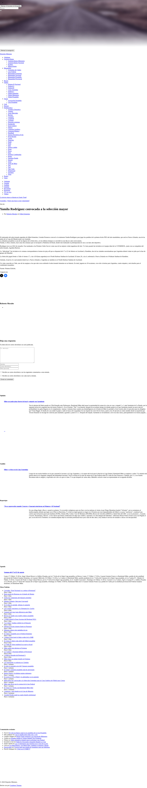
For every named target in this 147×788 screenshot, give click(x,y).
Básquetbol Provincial (15, 79)
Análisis (6, 185)
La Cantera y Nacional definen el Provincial (18, 652)
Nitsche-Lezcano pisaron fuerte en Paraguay (18, 626)
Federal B (11, 88)
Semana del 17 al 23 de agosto (14, 572)
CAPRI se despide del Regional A (15, 655)
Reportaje (7, 190)
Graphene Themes (15, 785)
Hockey (6, 106)
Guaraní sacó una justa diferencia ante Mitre (18, 612)
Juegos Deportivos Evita (15, 135)
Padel (10, 142)
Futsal (6, 99)
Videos (6, 194)
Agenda (6, 183)
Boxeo (6, 81)
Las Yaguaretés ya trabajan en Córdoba (16, 662)
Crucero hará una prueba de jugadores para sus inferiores (32, 747)
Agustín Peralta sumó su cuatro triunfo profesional (20, 695)
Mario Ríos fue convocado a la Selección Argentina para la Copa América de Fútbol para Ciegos (34, 680)
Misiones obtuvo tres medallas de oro (15, 630)
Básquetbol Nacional (14, 75)
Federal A (11, 86)
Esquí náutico (12, 126)
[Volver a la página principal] (99, 20)
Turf (9, 167)
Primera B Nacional (14, 84)
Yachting (11, 172)
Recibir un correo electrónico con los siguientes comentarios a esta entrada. (26, 372)
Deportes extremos (14, 122)
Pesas (10, 149)
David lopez (8, 747)
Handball (11, 133)
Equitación (11, 124)
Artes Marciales (13, 113)
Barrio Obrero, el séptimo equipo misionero (17, 673)
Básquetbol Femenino (15, 73)
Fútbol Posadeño (13, 97)
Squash (10, 160)
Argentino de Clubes (14, 70)
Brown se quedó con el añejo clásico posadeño (19, 616)
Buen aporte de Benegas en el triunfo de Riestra (19, 594)
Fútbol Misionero (13, 95)
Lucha (10, 138)
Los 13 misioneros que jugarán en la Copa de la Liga (31, 743)
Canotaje (11, 117)
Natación (11, 140)
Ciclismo (11, 120)
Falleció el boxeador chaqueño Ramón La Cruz (31, 742)
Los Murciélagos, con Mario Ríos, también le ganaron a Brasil (28, 745)
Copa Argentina (13, 90)
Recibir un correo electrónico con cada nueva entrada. (19, 376)
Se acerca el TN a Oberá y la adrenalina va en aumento (21, 677)
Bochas (10, 115)
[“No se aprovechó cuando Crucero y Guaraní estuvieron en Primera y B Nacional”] (16, 522)
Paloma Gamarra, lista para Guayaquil (16, 601)
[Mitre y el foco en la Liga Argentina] (16, 485)
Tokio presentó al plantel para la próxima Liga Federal (27, 740)
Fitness (10, 127)
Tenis (9, 162)
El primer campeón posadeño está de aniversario (19, 670)
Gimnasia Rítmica (13, 131)
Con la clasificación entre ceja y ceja (26, 734)
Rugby (6, 176)
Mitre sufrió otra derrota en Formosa (15, 648)
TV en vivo (7, 192)
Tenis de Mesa (12, 163)
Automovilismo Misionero (16, 61)
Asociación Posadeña (15, 100)
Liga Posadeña (12, 102)
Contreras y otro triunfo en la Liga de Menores (18, 691)
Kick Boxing (12, 136)
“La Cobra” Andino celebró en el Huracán (17, 623)
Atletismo (7, 57)
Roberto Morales (12, 214)
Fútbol (6, 82)
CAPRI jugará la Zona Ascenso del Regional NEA (20, 619)
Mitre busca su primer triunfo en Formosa (17, 659)
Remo (10, 156)
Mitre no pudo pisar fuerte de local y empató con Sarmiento (24, 401)
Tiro (9, 165)
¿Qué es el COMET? (23, 749)
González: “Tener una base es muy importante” (15, 201)
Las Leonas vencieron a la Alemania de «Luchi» (19, 608)
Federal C (11, 91)
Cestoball (11, 118)
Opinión (6, 187)
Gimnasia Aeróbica (14, 129)
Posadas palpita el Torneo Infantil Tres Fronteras (26, 738)
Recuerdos (7, 188)
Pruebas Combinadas (14, 154)
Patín (9, 144)
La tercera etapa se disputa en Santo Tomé (13, 197)
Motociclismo (12, 66)
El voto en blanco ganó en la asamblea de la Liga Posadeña (27, 733)
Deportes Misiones (6, 54)
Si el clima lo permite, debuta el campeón (17, 605)
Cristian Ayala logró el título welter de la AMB (18, 637)
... (4, 431)
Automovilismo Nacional (16, 63)
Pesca (10, 151)
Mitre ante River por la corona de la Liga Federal (19, 684)
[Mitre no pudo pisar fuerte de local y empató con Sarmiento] (16, 417)
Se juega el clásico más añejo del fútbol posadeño (19, 641)
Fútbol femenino (13, 93)
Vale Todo (11, 169)
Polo (9, 153)
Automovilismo (9, 59)
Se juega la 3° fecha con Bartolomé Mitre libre (18, 688)
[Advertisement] (60, 35)
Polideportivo (8, 108)
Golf (5, 104)
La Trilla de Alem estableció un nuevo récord (18, 644)
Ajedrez (10, 111)
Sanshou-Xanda (13, 158)
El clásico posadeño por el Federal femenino (18, 634)
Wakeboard (11, 171)
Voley (6, 178)
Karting (10, 64)
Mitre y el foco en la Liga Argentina (16, 469)
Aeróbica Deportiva (14, 109)
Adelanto (7, 181)
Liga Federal (12, 72)
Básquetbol (7, 68)
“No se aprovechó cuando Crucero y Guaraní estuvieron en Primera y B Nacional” (32, 506)
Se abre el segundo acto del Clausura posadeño (19, 666)
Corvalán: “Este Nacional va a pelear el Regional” (20, 590)
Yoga (9, 174)
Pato (9, 145)
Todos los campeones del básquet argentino (17, 598)
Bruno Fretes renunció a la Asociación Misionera (31, 736)
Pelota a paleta (12, 147)
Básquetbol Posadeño (15, 77)
